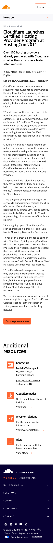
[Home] (6, 7)
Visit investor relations (27, 429)
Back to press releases (17, 321)
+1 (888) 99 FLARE (26, 478)
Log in (40, 7)
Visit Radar (21, 406)
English (7, 75)
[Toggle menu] (49, 7)
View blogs (22, 452)
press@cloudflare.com (28, 380)
